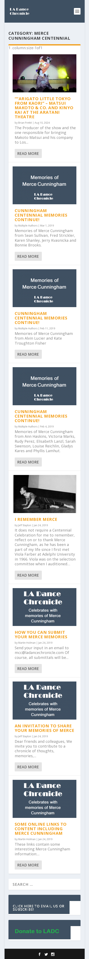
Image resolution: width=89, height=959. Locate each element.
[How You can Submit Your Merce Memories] (44, 607)
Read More (28, 153)
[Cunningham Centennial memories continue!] (44, 185)
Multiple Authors (27, 225)
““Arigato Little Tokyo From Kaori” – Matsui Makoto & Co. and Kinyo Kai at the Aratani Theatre (44, 108)
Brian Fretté (25, 122)
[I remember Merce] (44, 494)
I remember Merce (36, 519)
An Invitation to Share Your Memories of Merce (44, 728)
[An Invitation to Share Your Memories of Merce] (44, 701)
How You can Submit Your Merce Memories (41, 634)
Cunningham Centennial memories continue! (41, 215)
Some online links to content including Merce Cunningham (41, 828)
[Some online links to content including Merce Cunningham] (44, 799)
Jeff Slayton (24, 525)
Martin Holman (27, 642)
